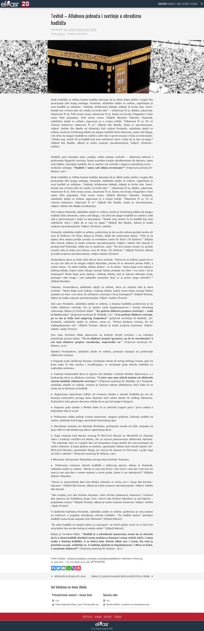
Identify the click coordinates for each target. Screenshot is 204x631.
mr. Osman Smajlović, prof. (80, 29)
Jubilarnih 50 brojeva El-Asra (69, 576)
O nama (98, 616)
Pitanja (193, 3)
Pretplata (87, 616)
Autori (185, 3)
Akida (61, 34)
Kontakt (108, 616)
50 (141, 558)
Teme (179, 3)
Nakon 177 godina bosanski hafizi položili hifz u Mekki (120, 576)
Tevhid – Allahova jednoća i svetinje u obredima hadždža (88, 558)
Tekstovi (162, 3)
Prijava (118, 616)
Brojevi (172, 3)
